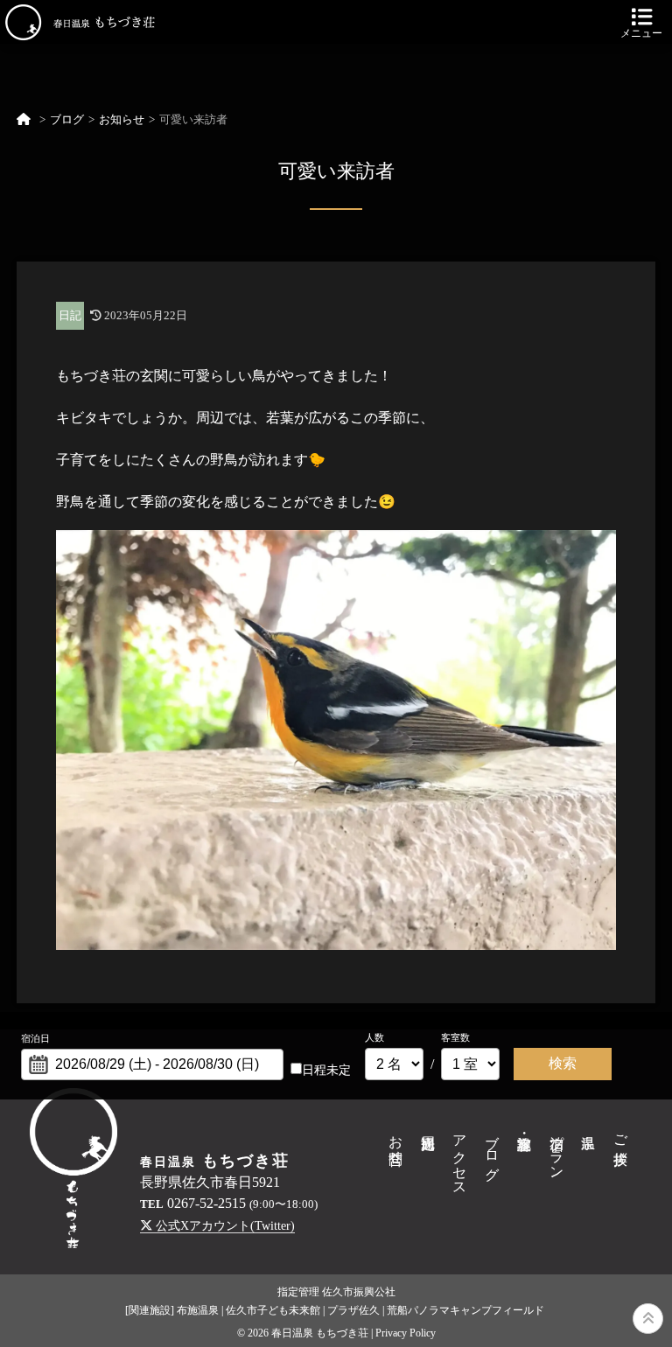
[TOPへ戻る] (648, 1318)
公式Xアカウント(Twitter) (223, 1225)
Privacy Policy (405, 1333)
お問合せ (395, 1141)
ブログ (67, 120)
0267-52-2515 (206, 1203)
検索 (563, 1063)
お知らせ (121, 120)
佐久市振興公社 (359, 1292)
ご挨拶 (620, 1133)
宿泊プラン (557, 1149)
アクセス (459, 1157)
